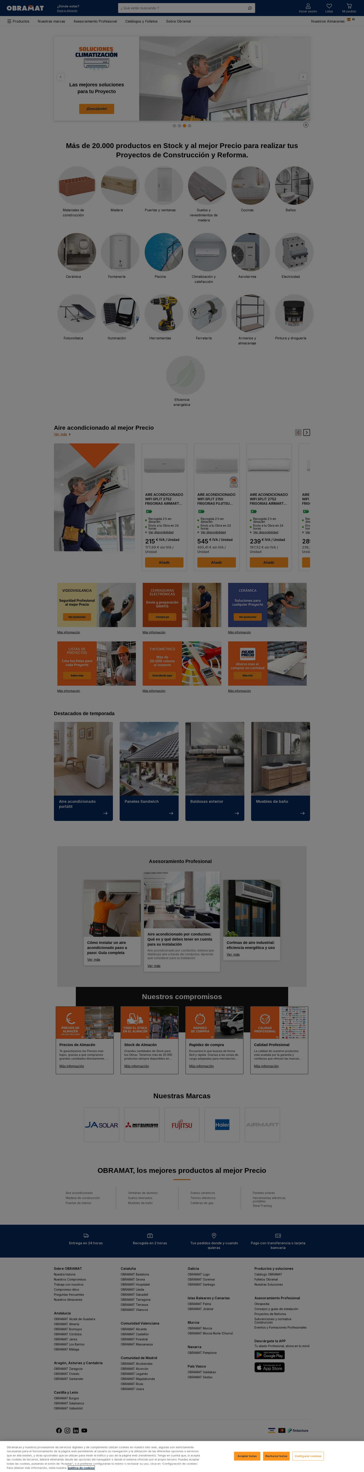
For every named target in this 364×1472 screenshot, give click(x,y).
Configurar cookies (308, 1456)
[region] (182, 1456)
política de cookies (81, 1467)
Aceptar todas (247, 1456)
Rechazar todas (276, 1456)
